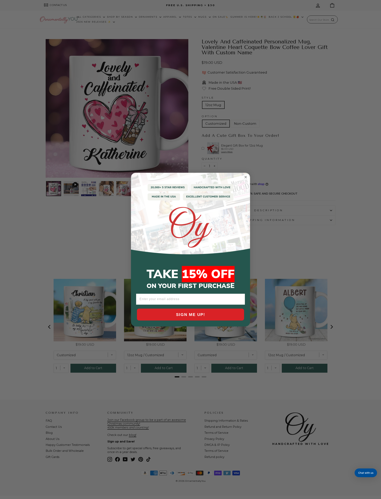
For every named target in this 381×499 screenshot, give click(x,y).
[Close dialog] (245, 177)
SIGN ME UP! (190, 314)
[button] (366, 472)
